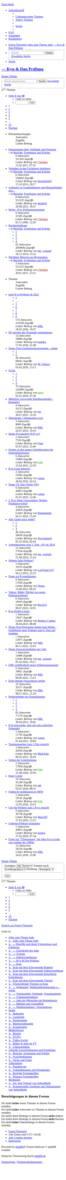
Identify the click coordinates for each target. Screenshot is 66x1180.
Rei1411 (42, 604)
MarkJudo (43, 753)
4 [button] (9, 115)
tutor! (41, 392)
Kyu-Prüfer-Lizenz (19, 611)
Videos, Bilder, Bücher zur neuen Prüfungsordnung (26, 594)
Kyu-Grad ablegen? (19, 468)
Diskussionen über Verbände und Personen (32, 149)
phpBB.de (40, 1155)
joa (39, 411)
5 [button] (9, 118)
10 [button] (9, 124)
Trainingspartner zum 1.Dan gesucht (28, 744)
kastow (42, 832)
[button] (16, 95)
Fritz (40, 462)
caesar (41, 478)
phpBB (19, 1146)
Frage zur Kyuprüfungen (22, 576)
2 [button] (9, 109)
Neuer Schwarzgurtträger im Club (27, 649)
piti (39, 785)
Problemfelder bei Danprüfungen (26, 696)
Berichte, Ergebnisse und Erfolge (31, 152)
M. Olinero (44, 364)
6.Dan (11, 370)
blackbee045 (45, 181)
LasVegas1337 (46, 570)
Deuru (41, 585)
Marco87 (43, 817)
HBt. (40, 326)
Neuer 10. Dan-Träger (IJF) (23, 484)
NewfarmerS (45, 538)
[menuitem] (29, 16)
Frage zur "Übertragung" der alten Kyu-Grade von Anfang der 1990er (34, 841)
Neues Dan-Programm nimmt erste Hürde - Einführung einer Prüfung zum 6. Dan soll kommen (32, 630)
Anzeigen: (10, 865)
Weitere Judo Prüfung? (21, 560)
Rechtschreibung (17, 225)
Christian (43, 162)
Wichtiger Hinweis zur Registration (28, 257)
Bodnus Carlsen (46, 620)
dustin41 (42, 203)
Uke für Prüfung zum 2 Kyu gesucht (28, 807)
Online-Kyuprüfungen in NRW (25, 791)
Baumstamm (45, 513)
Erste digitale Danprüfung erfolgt (26, 680)
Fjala (40, 443)
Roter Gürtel (15, 775)
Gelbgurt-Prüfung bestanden (24, 823)
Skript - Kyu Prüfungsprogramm (26, 209)
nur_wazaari (44, 250)
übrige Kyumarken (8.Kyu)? (24, 433)
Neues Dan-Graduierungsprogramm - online (33, 348)
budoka (42, 341)
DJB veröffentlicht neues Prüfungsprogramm (33, 665)
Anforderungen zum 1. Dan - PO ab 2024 (31, 544)
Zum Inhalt (7, 4)
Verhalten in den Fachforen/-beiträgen (29, 168)
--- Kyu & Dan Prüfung (22, 69)
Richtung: (32, 868)
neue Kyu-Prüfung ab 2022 (23, 294)
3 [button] (9, 112)
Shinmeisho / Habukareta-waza (25, 418)
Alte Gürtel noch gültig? (21, 519)
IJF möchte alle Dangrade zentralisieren (30, 332)
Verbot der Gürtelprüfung (22, 760)
